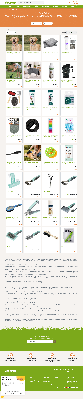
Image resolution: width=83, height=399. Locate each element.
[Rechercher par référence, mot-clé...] (18, 2)
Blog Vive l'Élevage (71, 382)
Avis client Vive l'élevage (47, 384)
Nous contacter (70, 378)
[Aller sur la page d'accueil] (10, 2)
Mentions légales (33, 380)
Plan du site (57, 380)
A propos (31, 378)
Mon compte (57, 378)
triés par (64, 32)
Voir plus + (7, 347)
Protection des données (34, 381)
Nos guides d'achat (71, 380)
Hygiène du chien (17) (48, 23)
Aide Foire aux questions (72, 381)
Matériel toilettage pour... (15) (36, 23)
